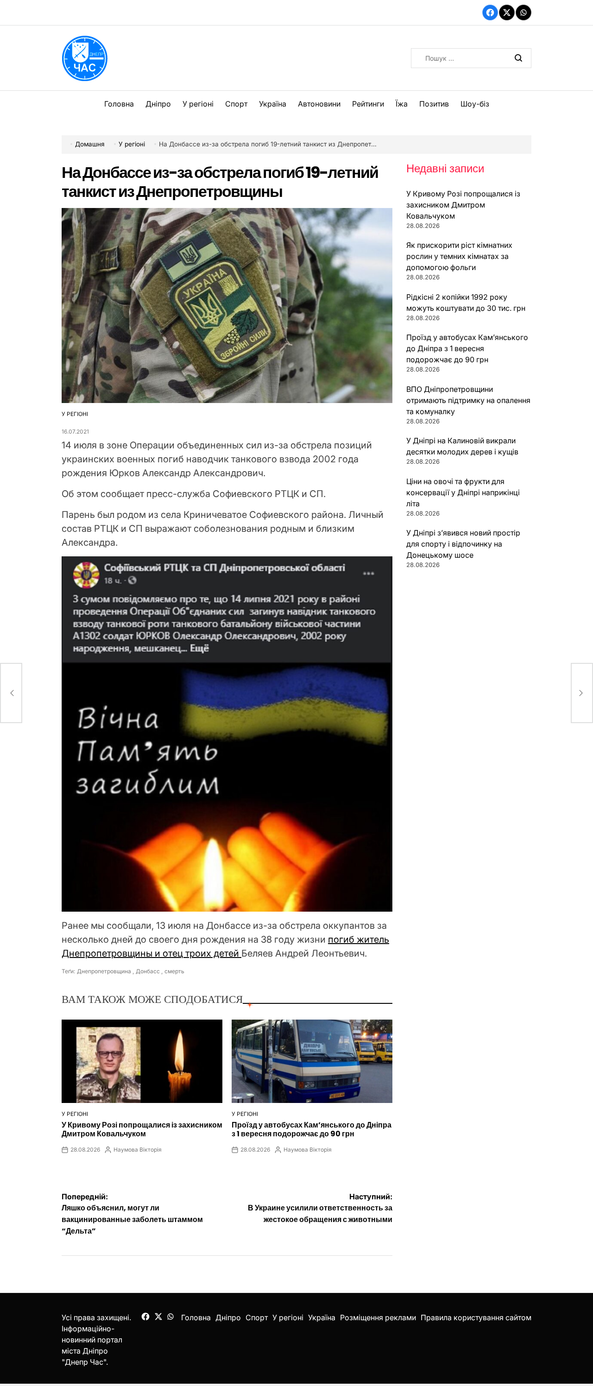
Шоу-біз (475, 103)
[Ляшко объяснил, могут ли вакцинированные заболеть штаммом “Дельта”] (11, 693)
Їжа (402, 103)
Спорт (236, 103)
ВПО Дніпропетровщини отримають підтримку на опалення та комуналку (468, 400)
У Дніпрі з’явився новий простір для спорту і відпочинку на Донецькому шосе (463, 544)
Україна (272, 103)
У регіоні (198, 103)
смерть (174, 971)
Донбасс (148, 971)
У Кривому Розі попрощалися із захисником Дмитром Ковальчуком (142, 1129)
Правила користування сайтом (476, 1317)
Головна (119, 103)
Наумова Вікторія (138, 1149)
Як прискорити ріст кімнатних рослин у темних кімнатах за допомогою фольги (459, 256)
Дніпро (158, 103)
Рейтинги (368, 103)
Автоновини (319, 103)
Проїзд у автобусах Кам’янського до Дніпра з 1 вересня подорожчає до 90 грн (311, 1129)
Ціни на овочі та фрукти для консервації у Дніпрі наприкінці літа (463, 492)
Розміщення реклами (378, 1317)
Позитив (434, 103)
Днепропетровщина (104, 971)
